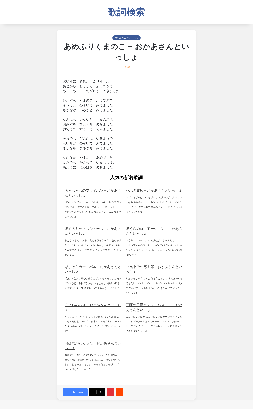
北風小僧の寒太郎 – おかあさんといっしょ (154, 269)
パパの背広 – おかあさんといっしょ (154, 190)
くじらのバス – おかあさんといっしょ (93, 307)
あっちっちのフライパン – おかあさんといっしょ (93, 192)
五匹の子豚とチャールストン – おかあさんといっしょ (154, 307)
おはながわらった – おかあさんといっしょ (93, 345)
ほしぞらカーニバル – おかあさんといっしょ (93, 269)
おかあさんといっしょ (126, 37)
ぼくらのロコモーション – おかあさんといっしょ (154, 231)
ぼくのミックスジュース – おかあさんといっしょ (93, 231)
